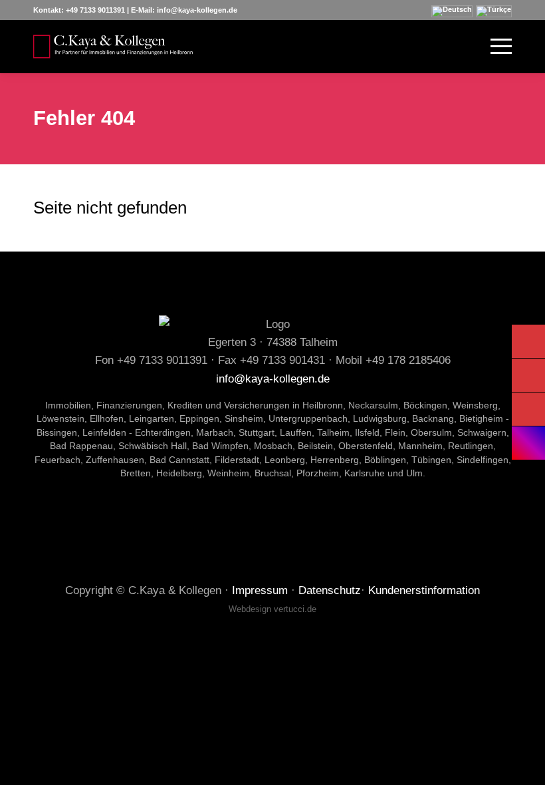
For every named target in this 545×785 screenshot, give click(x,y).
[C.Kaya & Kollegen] (113, 46)
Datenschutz (329, 590)
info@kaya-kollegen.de (197, 10)
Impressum (260, 590)
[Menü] (494, 46)
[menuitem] (494, 46)
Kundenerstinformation (424, 590)
